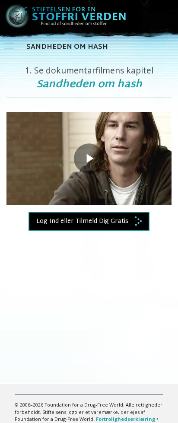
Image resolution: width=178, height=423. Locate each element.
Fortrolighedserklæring (125, 419)
